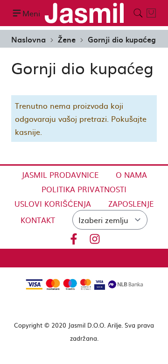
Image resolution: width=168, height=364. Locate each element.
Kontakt (38, 219)
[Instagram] (94, 237)
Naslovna (28, 39)
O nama (131, 174)
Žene (67, 39)
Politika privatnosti (84, 189)
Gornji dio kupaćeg (122, 39)
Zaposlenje (131, 203)
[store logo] (84, 13)
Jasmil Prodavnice (59, 174)
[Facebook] (73, 237)
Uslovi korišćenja (52, 203)
